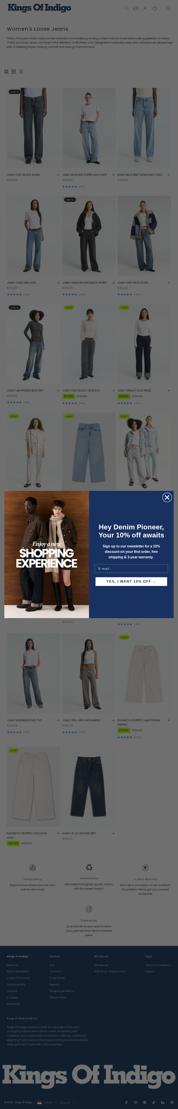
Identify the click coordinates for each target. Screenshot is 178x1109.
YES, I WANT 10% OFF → (131, 581)
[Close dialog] (167, 497)
